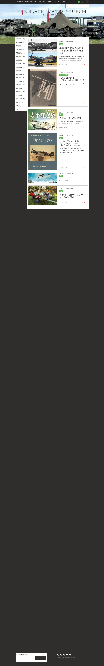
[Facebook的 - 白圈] (58, 655)
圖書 (61, 114)
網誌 (61, 44)
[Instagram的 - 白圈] (70, 655)
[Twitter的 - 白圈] (61, 655)
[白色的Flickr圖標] (67, 655)
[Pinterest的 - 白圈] (64, 655)
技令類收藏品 (63, 74)
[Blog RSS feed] (87, 1)
